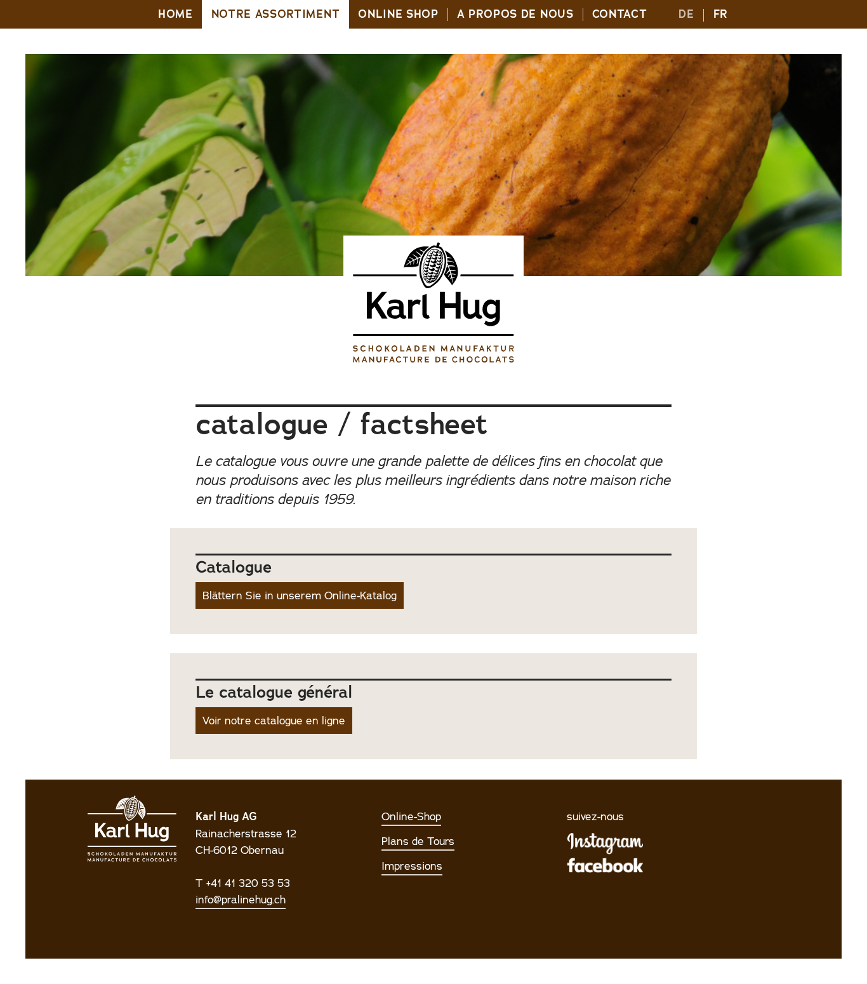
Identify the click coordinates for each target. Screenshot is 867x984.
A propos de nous (515, 14)
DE (686, 14)
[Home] (433, 303)
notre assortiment (275, 14)
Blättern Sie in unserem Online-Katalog (299, 595)
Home (175, 14)
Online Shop (398, 14)
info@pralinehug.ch (240, 900)
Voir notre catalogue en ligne (273, 721)
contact (619, 14)
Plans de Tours (417, 841)
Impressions (411, 866)
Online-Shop (411, 816)
